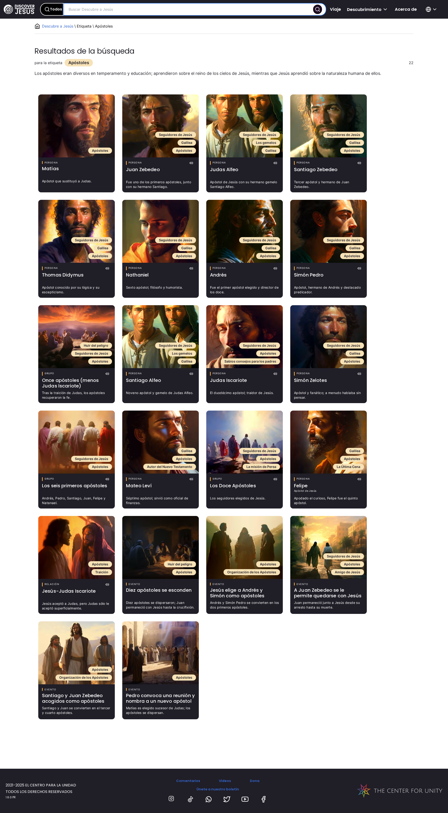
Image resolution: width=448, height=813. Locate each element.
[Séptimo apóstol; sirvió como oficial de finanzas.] (160, 442)
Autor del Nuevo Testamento (169, 467)
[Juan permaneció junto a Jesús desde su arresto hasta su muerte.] (328, 547)
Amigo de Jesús (347, 572)
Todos (56, 9)
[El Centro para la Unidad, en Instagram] (171, 799)
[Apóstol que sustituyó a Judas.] (76, 125)
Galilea (186, 143)
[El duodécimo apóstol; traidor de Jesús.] (244, 336)
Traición (101, 572)
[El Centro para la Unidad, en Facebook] (263, 799)
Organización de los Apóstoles (251, 572)
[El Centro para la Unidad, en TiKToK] (190, 799)
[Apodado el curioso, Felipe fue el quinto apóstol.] (328, 442)
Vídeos (225, 781)
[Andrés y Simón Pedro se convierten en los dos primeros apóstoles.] (244, 547)
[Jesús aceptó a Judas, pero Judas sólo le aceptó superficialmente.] (76, 547)
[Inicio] (19, 9)
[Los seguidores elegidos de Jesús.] (244, 442)
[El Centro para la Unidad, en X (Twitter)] (226, 799)
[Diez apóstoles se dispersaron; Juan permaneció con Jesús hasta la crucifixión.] (160, 547)
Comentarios (188, 781)
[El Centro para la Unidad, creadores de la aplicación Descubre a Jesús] (399, 791)
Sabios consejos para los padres (250, 361)
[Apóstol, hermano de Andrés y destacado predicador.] (328, 231)
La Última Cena (348, 467)
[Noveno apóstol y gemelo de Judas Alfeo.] (160, 336)
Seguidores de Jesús (175, 135)
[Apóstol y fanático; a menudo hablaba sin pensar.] (328, 336)
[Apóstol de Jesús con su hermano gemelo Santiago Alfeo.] (244, 125)
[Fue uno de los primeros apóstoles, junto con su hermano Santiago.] (160, 125)
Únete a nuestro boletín (217, 789)
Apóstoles (100, 150)
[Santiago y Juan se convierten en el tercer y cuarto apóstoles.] (76, 652)
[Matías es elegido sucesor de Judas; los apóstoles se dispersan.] (160, 652)
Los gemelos (266, 143)
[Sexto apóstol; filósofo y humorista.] (160, 231)
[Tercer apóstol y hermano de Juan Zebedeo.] (328, 125)
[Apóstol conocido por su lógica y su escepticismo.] (76, 231)
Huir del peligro (96, 345)
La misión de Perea (261, 467)
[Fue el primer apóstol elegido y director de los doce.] (244, 231)
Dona (254, 781)
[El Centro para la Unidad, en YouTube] (245, 799)
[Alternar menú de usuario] (432, 9)
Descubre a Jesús (58, 26)
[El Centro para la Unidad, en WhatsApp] (208, 799)
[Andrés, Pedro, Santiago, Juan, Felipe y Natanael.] (76, 442)
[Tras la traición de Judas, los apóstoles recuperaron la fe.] (76, 336)
